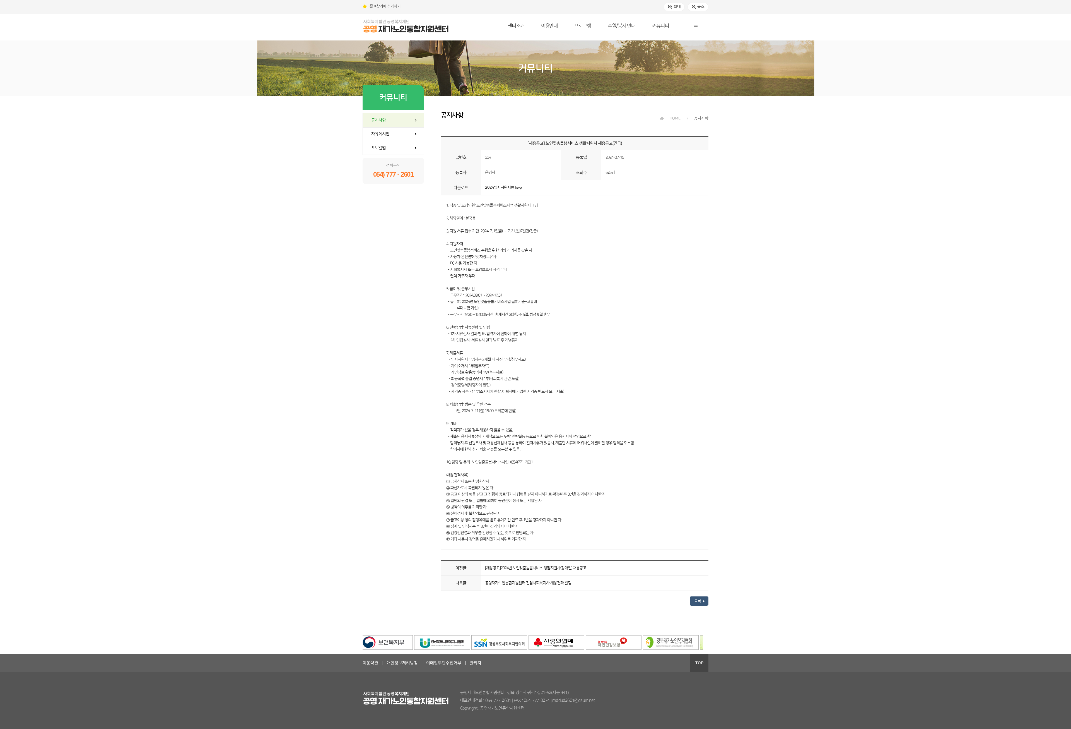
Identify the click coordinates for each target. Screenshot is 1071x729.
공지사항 (378, 120)
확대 (677, 6)
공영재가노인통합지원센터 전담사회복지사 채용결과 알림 (528, 583)
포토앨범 (378, 147)
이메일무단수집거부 (443, 663)
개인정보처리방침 (402, 663)
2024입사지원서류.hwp (503, 187)
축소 (701, 6)
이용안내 (549, 26)
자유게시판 (380, 133)
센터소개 (516, 26)
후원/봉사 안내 (621, 26)
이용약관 (370, 663)
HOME (675, 118)
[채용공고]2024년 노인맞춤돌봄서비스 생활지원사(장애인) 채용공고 (535, 568)
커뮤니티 (660, 26)
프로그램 (582, 26)
